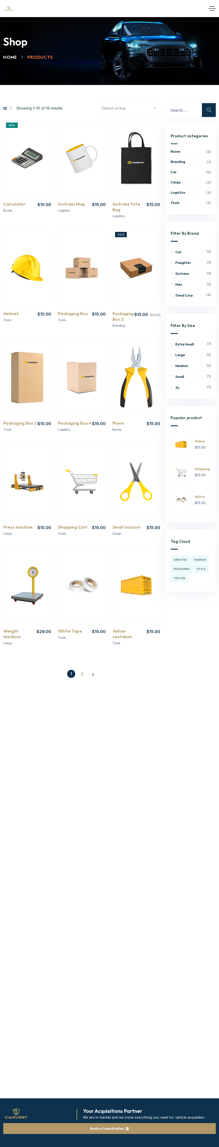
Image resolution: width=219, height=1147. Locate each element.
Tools (7, 320)
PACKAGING (182, 569)
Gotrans (182, 273)
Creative (180, 559)
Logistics (64, 210)
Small (179, 377)
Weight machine (12, 633)
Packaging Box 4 (74, 423)
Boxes (7, 210)
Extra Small (184, 344)
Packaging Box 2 (123, 316)
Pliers (118, 423)
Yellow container (122, 633)
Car (190, 172)
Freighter (183, 262)
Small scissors (126, 527)
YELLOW (179, 578)
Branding (118, 325)
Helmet (11, 313)
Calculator (14, 204)
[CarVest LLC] (8, 8)
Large (180, 355)
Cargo (7, 533)
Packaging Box (73, 313)
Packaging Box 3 (20, 423)
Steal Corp (184, 295)
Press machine (18, 527)
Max (178, 284)
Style (201, 569)
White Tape (70, 631)
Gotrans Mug (71, 204)
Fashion (200, 559)
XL (177, 387)
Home (10, 57)
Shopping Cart (73, 527)
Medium (181, 366)
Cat (178, 252)
